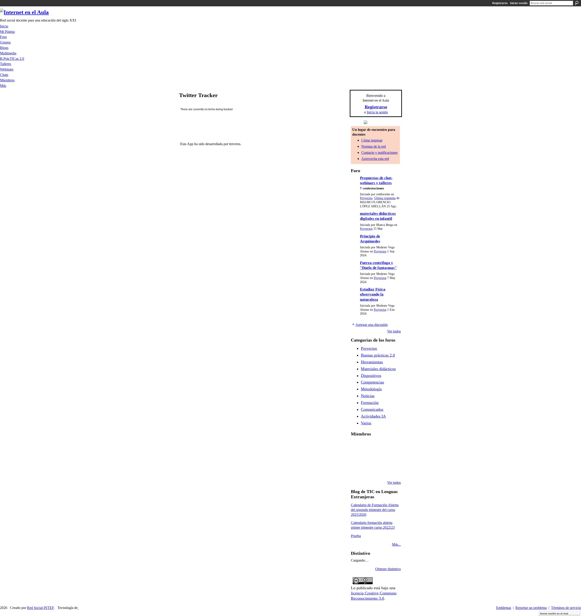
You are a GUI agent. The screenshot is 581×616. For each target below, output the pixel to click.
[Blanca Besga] (391, 458)
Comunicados (372, 409)
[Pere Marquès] (367, 470)
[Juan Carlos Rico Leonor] (379, 458)
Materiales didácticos (378, 369)
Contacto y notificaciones (379, 152)
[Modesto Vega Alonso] (356, 458)
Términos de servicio (566, 608)
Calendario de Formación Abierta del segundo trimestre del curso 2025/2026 (375, 509)
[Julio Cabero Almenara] (379, 470)
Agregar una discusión (371, 325)
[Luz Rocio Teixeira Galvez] (356, 470)
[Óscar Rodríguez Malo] (391, 445)
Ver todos (394, 331)
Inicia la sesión (377, 112)
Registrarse (500, 3)
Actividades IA (373, 416)
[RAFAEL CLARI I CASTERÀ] (379, 445)
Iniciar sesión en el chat (554, 613)
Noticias (367, 396)
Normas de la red (373, 146)
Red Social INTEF (40, 608)
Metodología (371, 389)
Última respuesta (385, 198)
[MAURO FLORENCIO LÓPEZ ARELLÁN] (356, 445)
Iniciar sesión (518, 3)
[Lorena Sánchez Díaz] (367, 458)
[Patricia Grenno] (391, 470)
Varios (366, 423)
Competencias (372, 382)
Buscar (577, 3)
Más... (396, 544)
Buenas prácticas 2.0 (378, 355)
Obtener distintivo (388, 569)
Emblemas (503, 608)
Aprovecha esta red (375, 159)
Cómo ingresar (371, 140)
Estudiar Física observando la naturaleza (372, 294)
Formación (370, 402)
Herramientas (372, 362)
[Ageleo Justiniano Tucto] (367, 445)
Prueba (356, 536)
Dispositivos (371, 375)
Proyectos (366, 198)
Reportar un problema (531, 608)
